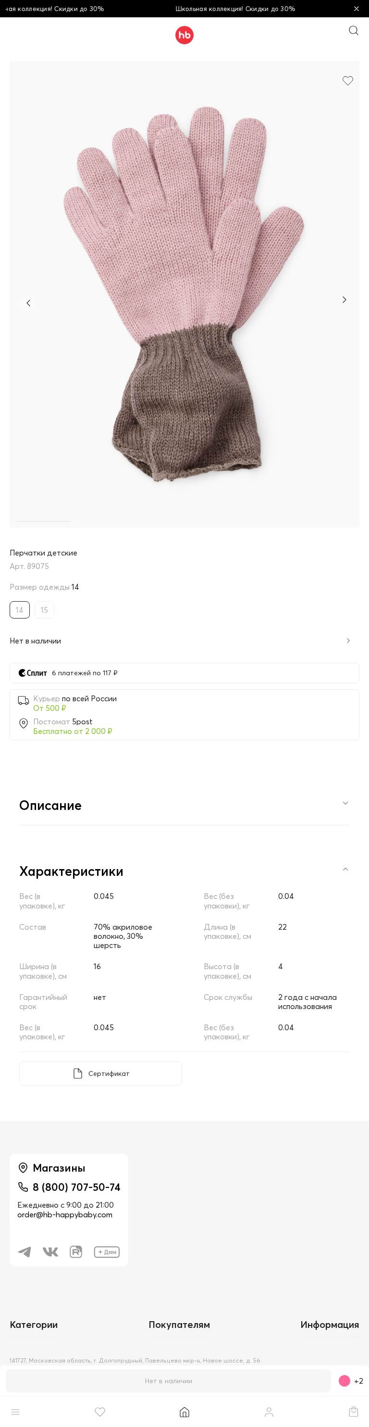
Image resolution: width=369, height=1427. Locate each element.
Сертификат (109, 1073)
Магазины (59, 1168)
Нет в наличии (168, 1380)
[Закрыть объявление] (356, 8)
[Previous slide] (28, 303)
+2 (358, 1381)
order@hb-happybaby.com (64, 1214)
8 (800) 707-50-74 (77, 1187)
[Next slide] (344, 300)
